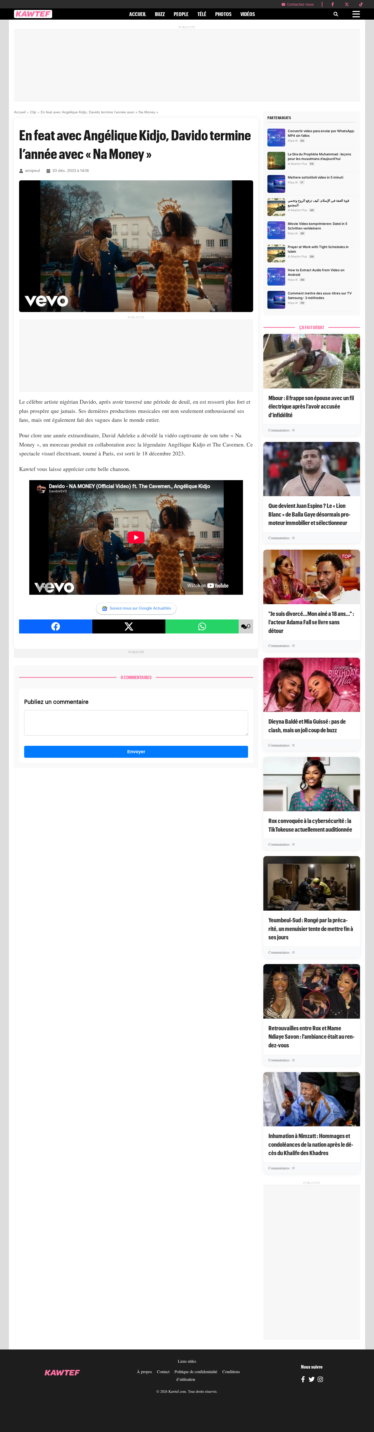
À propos (144, 1371)
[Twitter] (312, 1380)
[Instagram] (320, 1380)
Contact (163, 1371)
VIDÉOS (247, 14)
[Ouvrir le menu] (356, 14)
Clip (33, 112)
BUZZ (160, 14)
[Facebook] (303, 1380)
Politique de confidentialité (196, 1371)
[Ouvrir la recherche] (336, 14)
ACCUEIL (137, 14)
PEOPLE (181, 14)
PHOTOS (223, 14)
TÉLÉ (201, 14)
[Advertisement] (187, 65)
